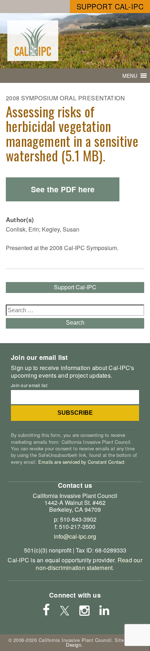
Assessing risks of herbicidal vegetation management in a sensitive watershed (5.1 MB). (72, 133)
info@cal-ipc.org (75, 536)
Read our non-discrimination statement (89, 564)
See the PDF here (63, 189)
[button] (129, 75)
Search (75, 323)
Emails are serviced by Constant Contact (81, 461)
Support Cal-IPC (110, 6)
